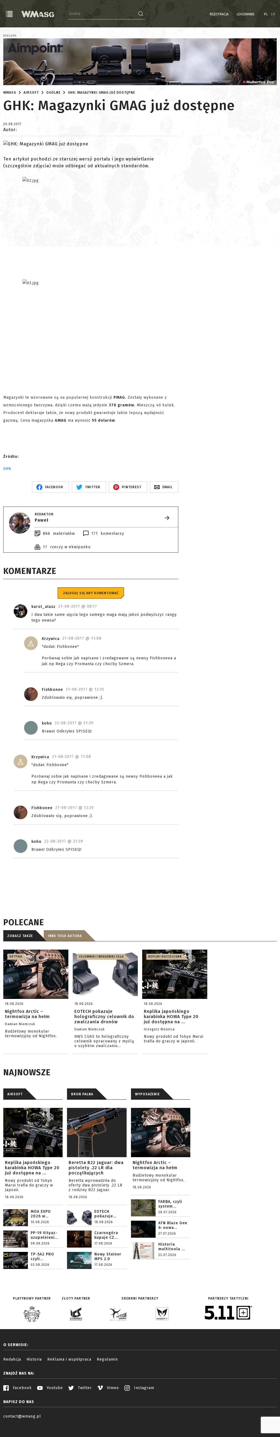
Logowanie (246, 14)
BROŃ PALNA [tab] (82, 1094)
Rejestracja (219, 14)
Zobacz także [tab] (20, 936)
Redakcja (12, 1359)
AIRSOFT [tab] (15, 1094)
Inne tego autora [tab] (65, 936)
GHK (7, 468)
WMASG (9, 92)
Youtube (54, 1388)
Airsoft (31, 92)
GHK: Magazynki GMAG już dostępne (101, 92)
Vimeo (112, 1388)
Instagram (143, 1388)
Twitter (84, 1388)
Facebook (21, 1388)
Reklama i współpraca (69, 1359)
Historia (34, 1359)
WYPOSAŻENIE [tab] (147, 1094)
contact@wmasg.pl (22, 1416)
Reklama (10, 36)
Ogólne (53, 92)
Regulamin (107, 1359)
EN (273, 14)
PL (266, 14)
